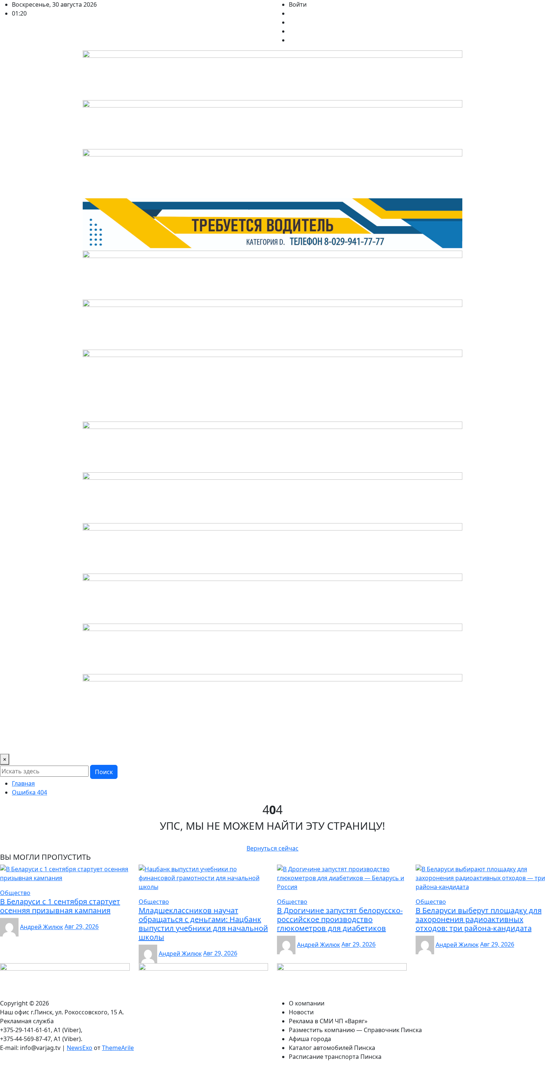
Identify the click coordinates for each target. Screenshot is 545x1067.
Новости (56, 743)
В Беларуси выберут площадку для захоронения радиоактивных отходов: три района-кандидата (479, 919)
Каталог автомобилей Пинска (390, 743)
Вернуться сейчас (272, 848)
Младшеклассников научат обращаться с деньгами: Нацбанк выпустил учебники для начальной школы (203, 923)
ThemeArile (118, 1048)
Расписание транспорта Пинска (485, 743)
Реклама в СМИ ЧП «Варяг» (114, 743)
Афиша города (320, 743)
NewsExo (79, 1048)
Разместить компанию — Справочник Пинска (226, 743)
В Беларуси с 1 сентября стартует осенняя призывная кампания (60, 905)
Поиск (104, 772)
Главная (23, 783)
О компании (21, 743)
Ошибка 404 (29, 792)
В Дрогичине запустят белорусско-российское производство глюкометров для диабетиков (340, 919)
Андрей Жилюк (41, 927)
